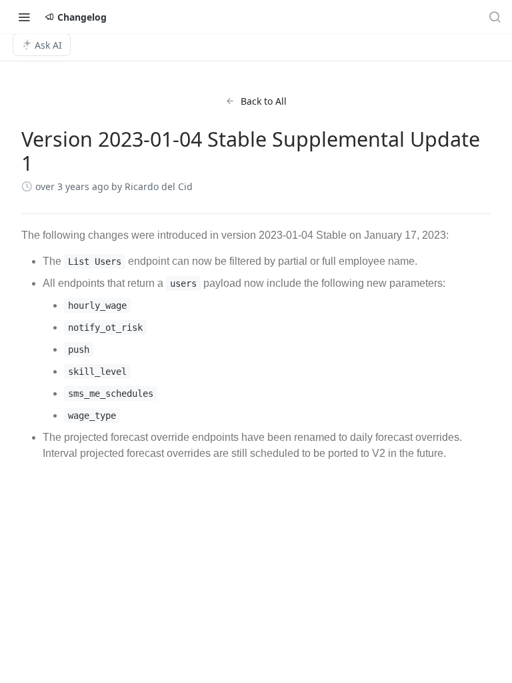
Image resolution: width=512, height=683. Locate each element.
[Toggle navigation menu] (24, 16)
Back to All (264, 101)
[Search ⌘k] (494, 16)
